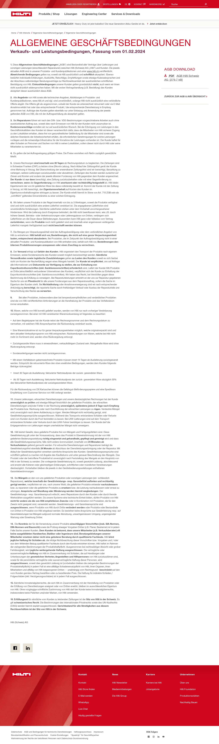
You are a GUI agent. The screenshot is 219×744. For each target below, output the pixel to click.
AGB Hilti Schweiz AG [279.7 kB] (181, 77)
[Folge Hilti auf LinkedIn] (158, 736)
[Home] (21, 13)
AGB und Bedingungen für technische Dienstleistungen (48, 732)
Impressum (98, 732)
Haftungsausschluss (82, 732)
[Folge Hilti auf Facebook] (148, 736)
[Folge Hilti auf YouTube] (163, 736)
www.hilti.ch (93, 71)
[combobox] (188, 4)
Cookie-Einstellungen (59, 735)
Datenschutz (16, 732)
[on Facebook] (15, 648)
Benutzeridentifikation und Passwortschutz (29, 735)
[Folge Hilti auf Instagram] (153, 736)
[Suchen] (205, 4)
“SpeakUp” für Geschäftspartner (85, 735)
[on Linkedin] (27, 648)
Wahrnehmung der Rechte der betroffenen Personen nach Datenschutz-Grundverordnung (49, 738)
